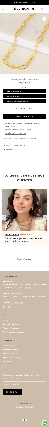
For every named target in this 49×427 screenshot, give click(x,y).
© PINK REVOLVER (24, 404)
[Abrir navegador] (3, 9)
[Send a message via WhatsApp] (45, 423)
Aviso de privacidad (10, 353)
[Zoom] (44, 19)
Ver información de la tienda (15, 133)
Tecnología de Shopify (24, 407)
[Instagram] (9, 306)
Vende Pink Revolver (10, 349)
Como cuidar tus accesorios (13, 332)
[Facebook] (4, 306)
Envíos (5, 320)
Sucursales (7, 361)
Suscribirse (12, 392)
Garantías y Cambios (11, 324)
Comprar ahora (24, 116)
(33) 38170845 (17, 302)
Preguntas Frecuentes (11, 328)
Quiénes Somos (9, 345)
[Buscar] (42, 9)
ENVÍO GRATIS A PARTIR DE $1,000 (24, 2)
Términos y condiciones (11, 357)
